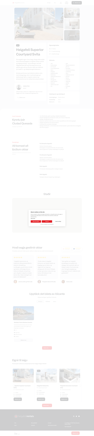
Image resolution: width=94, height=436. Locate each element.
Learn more (33, 218)
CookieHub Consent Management (49, 224)
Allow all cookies (36, 221)
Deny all (46, 221)
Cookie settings (58, 221)
